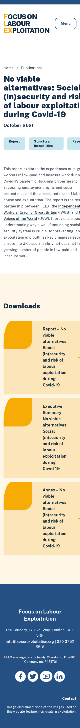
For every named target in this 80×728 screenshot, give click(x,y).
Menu (66, 23)
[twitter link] (33, 676)
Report (14, 141)
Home (9, 68)
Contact (69, 698)
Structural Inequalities (43, 144)
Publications (32, 68)
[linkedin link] (59, 676)
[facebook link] (20, 676)
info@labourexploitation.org (30, 642)
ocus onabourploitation (26, 23)
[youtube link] (46, 676)
